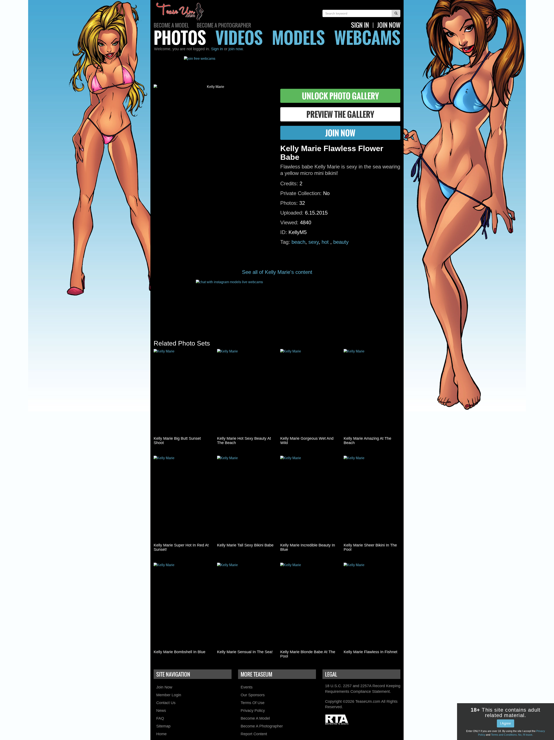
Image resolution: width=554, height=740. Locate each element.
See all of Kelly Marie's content (277, 272)
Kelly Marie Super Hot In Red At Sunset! (181, 547)
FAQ (160, 718)
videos (239, 37)
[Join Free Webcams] (277, 67)
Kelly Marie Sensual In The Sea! (245, 652)
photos (180, 37)
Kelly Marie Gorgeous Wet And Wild (306, 440)
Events (247, 687)
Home (161, 734)
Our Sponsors (253, 695)
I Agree (505, 723)
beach (298, 242)
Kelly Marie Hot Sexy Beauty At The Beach (244, 440)
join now (388, 25)
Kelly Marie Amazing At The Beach (367, 440)
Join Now (164, 687)
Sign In (360, 25)
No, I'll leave (525, 734)
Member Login (168, 695)
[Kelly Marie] (182, 391)
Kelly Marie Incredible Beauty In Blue (307, 547)
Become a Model (171, 25)
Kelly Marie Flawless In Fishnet (370, 652)
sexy (313, 242)
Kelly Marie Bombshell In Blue (179, 652)
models (298, 37)
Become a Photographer (224, 25)
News (161, 710)
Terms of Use (252, 703)
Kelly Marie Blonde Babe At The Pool (307, 654)
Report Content (254, 734)
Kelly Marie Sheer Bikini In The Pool (370, 547)
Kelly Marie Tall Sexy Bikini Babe (245, 545)
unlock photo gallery (340, 96)
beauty (341, 242)
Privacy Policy (253, 710)
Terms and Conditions (504, 734)
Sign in (217, 49)
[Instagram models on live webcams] (277, 305)
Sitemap (163, 726)
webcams (367, 37)
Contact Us (166, 703)
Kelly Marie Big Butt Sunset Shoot (177, 440)
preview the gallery (340, 114)
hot (326, 242)
